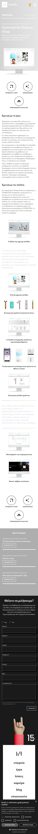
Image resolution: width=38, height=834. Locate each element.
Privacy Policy (31, 702)
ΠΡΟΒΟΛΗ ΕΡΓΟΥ (9, 545)
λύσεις (19, 776)
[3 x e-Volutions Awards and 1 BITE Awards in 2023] (29, 4)
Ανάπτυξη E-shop (23, 35)
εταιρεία (19, 763)
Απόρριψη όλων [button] (28, 825)
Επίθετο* (4, 636)
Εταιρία (4, 664)
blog (19, 790)
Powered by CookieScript (19, 832)
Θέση (3, 674)
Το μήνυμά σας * (7, 683)
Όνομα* (4, 626)
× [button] (36, 801)
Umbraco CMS (17, 40)
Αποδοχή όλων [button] (10, 825)
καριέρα (19, 783)
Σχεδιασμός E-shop (9, 35)
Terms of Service (8, 704)
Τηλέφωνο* (5, 655)
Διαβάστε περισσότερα (25, 813)
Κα (13, 622)
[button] (19, 830)
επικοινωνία (19, 796)
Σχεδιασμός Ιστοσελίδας (10, 37)
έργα (19, 770)
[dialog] (19, 817)
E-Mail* (4, 645)
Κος (5, 622)
